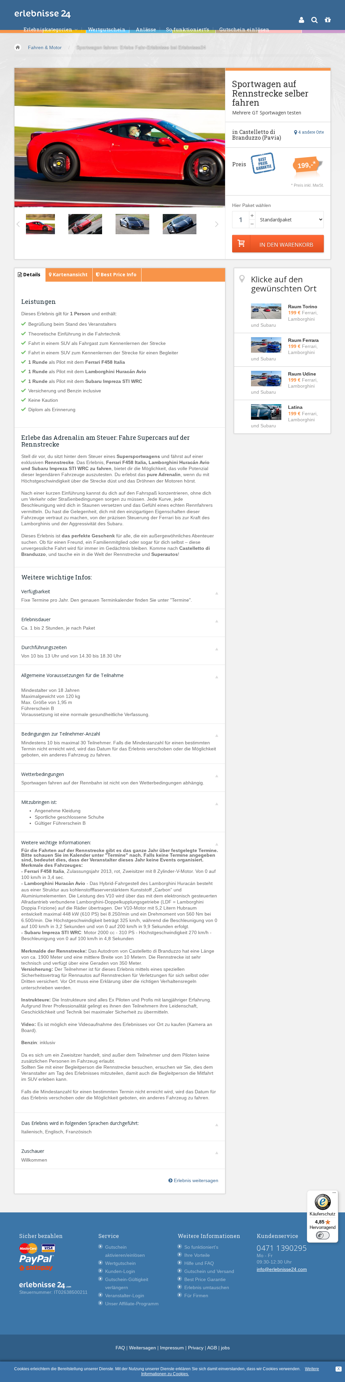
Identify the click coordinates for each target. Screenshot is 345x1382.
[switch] (323, 1235)
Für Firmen (196, 1295)
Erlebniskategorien (49, 29)
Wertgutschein (107, 29)
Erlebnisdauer (36, 619)
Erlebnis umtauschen (206, 1287)
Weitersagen (142, 1347)
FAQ (120, 1347)
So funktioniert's (187, 29)
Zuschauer (32, 1151)
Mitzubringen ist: (39, 802)
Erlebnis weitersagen (195, 1180)
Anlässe (146, 29)
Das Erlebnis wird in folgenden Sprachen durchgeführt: (80, 1123)
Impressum (172, 1347)
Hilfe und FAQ (199, 1263)
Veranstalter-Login (124, 1295)
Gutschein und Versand (209, 1271)
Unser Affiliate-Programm (132, 1303)
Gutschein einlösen (244, 29)
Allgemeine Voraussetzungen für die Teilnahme (72, 675)
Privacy (195, 1347)
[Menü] (334, 1194)
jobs (225, 1347)
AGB (212, 1347)
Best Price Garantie (205, 1279)
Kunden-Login (120, 1271)
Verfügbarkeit (35, 591)
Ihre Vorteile (197, 1255)
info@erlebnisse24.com (282, 1269)
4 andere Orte (310, 132)
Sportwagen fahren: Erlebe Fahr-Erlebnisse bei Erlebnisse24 (141, 47)
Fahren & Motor (45, 47)
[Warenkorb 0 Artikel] (328, 19)
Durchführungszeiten (44, 647)
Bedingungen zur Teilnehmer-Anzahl (60, 734)
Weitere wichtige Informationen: (56, 842)
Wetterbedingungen (42, 774)
